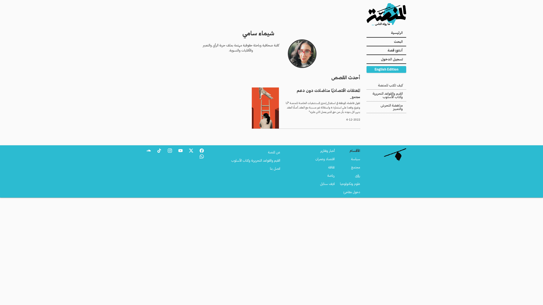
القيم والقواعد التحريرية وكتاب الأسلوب (387, 95)
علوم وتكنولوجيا (350, 183)
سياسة (355, 159)
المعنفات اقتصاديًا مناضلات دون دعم (337, 90)
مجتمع (355, 167)
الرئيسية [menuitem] (397, 32)
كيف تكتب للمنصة (390, 85)
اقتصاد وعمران (325, 159)
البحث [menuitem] (398, 41)
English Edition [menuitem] (386, 69)
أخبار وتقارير (327, 150)
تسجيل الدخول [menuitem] (392, 59)
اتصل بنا (275, 168)
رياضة (331, 175)
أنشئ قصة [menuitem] (395, 50)
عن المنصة (274, 152)
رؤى (357, 175)
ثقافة (331, 167)
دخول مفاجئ (351, 192)
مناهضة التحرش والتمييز (392, 107)
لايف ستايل (327, 183)
